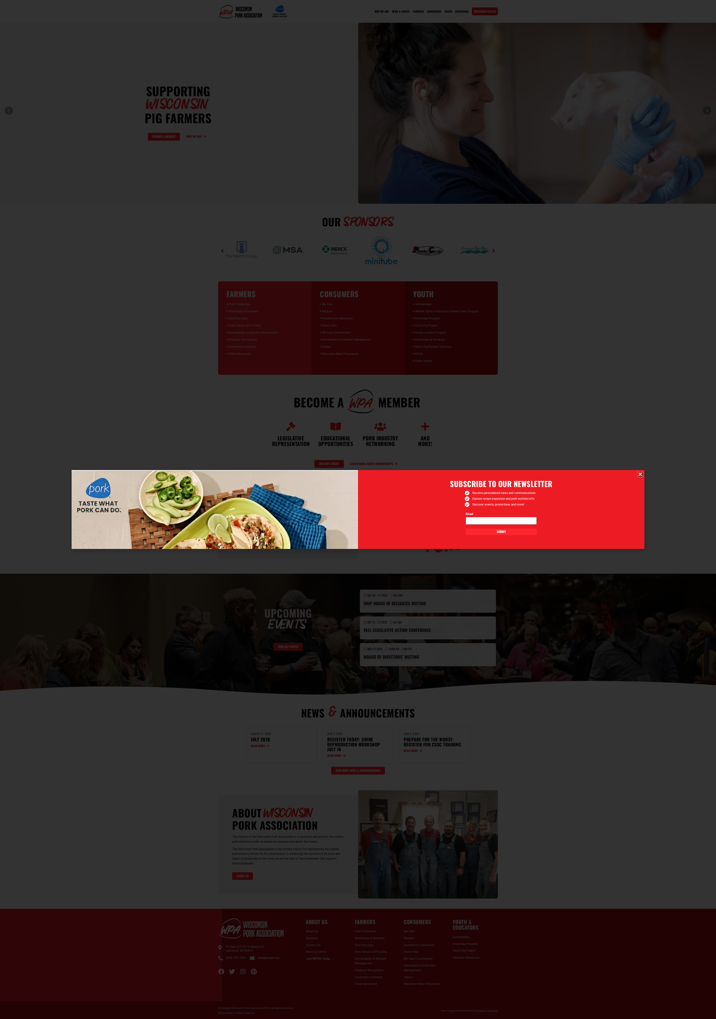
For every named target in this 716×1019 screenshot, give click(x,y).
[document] (358, 509)
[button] (640, 474)
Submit (501, 531)
